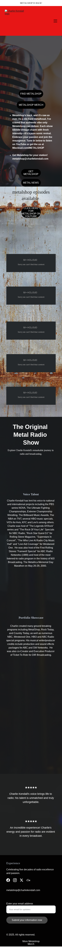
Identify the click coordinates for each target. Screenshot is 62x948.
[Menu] (55, 21)
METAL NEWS (31, 182)
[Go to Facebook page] (8, 880)
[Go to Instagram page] (15, 880)
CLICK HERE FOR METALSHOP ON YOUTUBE (30, 212)
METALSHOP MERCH (31, 105)
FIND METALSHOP (31, 93)
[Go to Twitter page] (21, 880)
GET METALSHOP (30, 172)
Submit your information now (27, 920)
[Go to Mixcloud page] (28, 880)
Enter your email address (19, 903)
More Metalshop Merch (31, 942)
